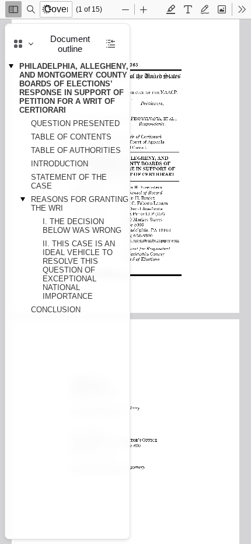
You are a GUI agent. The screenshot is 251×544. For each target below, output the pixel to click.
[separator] (133, 281)
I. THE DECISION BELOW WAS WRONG (82, 226)
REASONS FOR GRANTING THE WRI (79, 203)
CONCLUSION (56, 309)
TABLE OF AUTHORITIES (76, 150)
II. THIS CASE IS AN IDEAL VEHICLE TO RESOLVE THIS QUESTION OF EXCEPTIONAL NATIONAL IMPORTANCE (79, 270)
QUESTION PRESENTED (75, 123)
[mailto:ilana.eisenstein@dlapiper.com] (151, 240)
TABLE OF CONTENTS (71, 136)
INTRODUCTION (59, 163)
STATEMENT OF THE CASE (69, 181)
